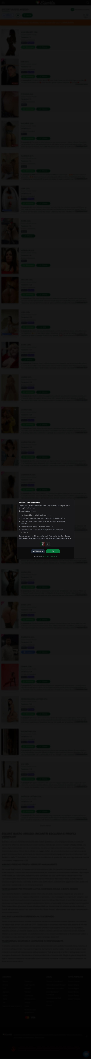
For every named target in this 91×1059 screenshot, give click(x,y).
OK (53, 551)
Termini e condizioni (50, 556)
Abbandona (38, 551)
